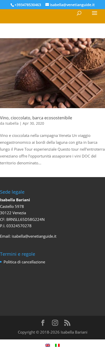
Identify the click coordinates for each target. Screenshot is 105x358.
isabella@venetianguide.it (34, 236)
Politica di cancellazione (24, 261)
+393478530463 (28, 4)
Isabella (12, 123)
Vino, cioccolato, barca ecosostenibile (36, 118)
